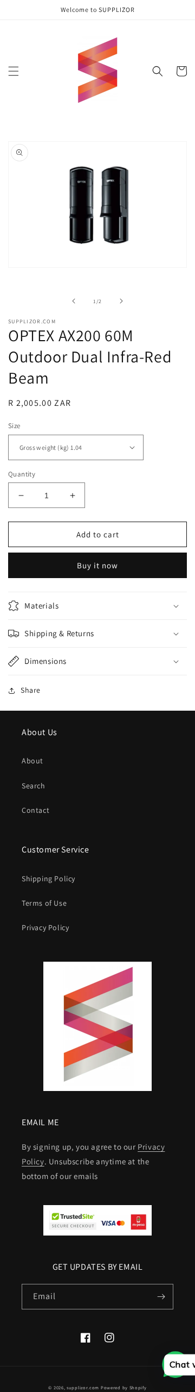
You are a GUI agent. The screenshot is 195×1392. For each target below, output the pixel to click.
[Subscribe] (161, 1296)
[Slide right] (121, 301)
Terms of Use (44, 903)
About (32, 761)
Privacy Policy (45, 927)
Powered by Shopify (124, 1387)
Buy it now (97, 565)
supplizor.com (83, 1387)
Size (14, 425)
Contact (35, 810)
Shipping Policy (48, 878)
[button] (13, 71)
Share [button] (31, 690)
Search (34, 786)
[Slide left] (74, 301)
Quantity (21, 474)
